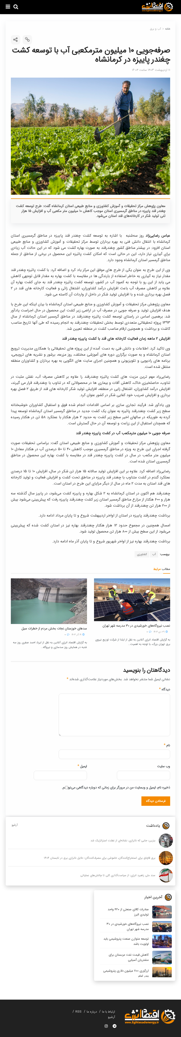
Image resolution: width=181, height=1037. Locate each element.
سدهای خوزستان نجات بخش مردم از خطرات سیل (54, 628)
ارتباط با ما (108, 1011)
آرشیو (15, 825)
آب (154, 554)
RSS (78, 1011)
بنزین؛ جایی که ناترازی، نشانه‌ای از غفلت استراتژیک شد (122, 840)
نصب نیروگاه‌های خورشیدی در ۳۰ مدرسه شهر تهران (136, 625)
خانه (167, 29)
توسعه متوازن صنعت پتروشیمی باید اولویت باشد (126, 941)
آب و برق (155, 29)
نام (167, 745)
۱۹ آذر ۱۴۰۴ (77, 634)
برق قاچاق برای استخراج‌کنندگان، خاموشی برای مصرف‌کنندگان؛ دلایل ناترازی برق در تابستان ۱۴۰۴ (99, 858)
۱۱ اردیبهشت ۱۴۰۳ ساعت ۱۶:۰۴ (151, 70)
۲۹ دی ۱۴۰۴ (159, 632)
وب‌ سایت (163, 766)
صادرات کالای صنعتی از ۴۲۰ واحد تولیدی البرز (128, 912)
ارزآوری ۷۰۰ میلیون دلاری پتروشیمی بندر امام (126, 973)
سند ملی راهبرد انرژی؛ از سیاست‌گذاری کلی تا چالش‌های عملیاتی (117, 875)
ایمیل (82, 766)
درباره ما (92, 1011)
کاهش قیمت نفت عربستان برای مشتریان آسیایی (129, 957)
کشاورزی (142, 554)
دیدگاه (164, 689)
